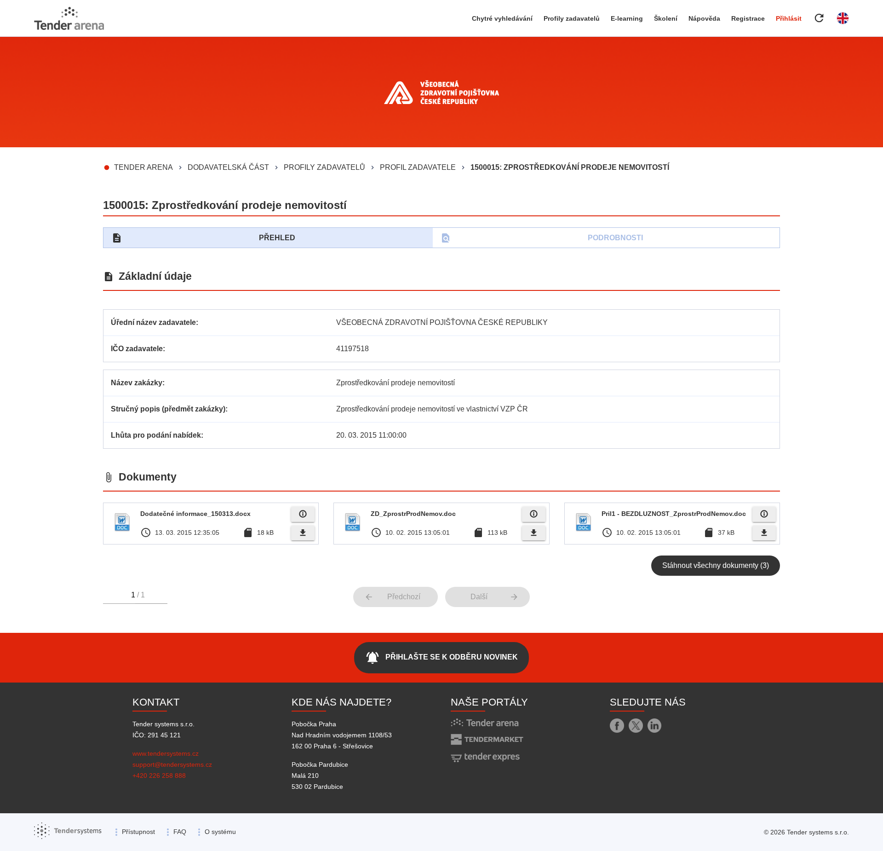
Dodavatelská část (228, 167)
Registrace (748, 18)
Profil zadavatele (418, 167)
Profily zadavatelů (572, 18)
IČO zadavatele (137, 349)
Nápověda (704, 18)
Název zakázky (136, 383)
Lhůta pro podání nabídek (156, 435)
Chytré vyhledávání (502, 18)
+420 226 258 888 (159, 775)
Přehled (203, 237)
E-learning (627, 18)
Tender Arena (143, 167)
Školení (665, 18)
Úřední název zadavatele (153, 322)
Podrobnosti (541, 237)
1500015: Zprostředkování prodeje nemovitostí (569, 167)
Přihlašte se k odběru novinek (441, 657)
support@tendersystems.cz (172, 764)
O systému (220, 831)
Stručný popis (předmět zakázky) (168, 409)
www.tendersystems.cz (165, 753)
